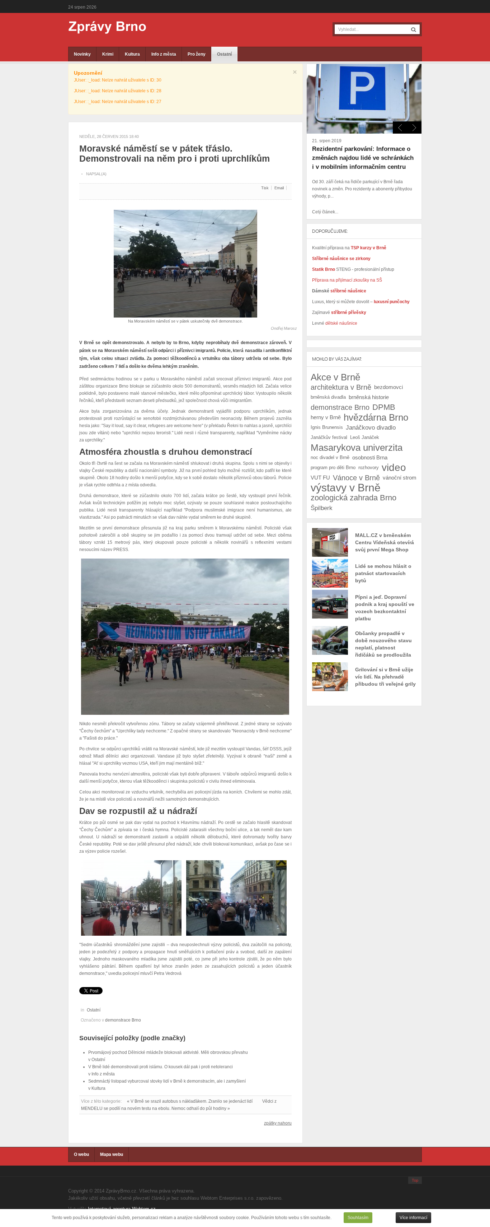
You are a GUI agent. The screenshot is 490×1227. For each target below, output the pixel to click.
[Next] (400, 127)
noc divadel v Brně (330, 457)
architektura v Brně (341, 387)
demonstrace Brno (123, 1020)
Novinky (82, 54)
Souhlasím (358, 1217)
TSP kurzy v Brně (368, 247)
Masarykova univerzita (356, 448)
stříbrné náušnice (348, 290)
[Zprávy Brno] (102, 27)
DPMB (383, 407)
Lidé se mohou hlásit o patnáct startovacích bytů (383, 573)
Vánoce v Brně (356, 478)
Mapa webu (111, 1154)
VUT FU (320, 477)
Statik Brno (324, 269)
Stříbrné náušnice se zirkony (341, 258)
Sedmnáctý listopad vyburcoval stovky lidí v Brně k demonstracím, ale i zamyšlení (167, 1081)
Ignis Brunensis (327, 427)
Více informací (413, 1217)
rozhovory (368, 467)
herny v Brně (326, 417)
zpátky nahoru (278, 1123)
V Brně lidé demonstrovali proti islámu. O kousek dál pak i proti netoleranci (160, 1066)
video (394, 468)
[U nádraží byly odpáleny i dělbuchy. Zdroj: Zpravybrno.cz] (236, 897)
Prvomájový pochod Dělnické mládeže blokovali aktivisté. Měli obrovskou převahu (168, 1052)
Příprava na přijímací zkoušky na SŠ (347, 280)
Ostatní (224, 54)
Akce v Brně (335, 377)
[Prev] (414, 127)
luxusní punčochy (391, 301)
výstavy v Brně (346, 488)
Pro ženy (197, 54)
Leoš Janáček (364, 437)
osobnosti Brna (369, 457)
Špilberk (322, 507)
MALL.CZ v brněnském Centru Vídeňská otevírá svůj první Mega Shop (384, 542)
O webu (81, 1154)
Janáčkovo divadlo (371, 427)
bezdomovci (388, 387)
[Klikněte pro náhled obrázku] (185, 260)
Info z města (163, 54)
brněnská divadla (328, 397)
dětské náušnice (341, 323)
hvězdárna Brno (376, 417)
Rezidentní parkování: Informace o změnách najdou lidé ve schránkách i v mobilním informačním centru (363, 157)
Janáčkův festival (329, 437)
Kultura (132, 54)
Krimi (107, 54)
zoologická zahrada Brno (353, 497)
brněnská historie (369, 397)
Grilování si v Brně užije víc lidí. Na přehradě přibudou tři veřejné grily (385, 677)
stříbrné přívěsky (348, 312)
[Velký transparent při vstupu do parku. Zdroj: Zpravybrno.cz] (185, 636)
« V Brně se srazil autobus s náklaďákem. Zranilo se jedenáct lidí (190, 1101)
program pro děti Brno (333, 467)
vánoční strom (399, 477)
